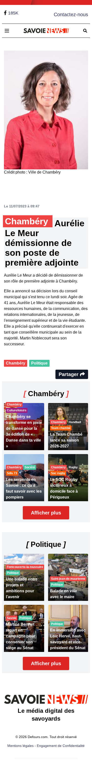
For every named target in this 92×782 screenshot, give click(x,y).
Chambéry (15, 363)
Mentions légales (20, 746)
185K (13, 13)
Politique (39, 363)
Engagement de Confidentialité (61, 746)
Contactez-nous (71, 14)
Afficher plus (46, 512)
